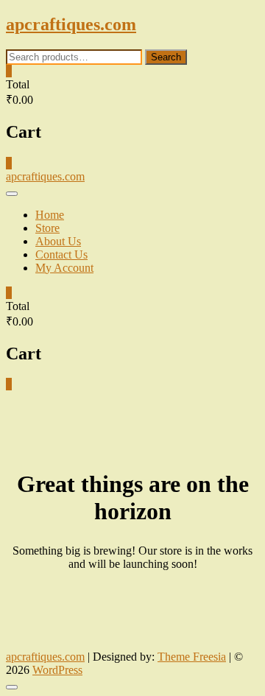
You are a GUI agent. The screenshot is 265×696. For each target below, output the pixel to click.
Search (166, 57)
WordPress (57, 670)
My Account (64, 267)
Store (47, 228)
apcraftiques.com (71, 24)
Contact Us (61, 254)
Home (49, 214)
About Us (58, 241)
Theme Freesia (192, 656)
